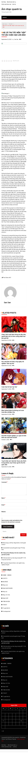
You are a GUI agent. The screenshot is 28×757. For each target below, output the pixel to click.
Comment (4, 482)
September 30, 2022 (6, 340)
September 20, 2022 (6, 365)
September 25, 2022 (6, 466)
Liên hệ (14, 4)
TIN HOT (5, 604)
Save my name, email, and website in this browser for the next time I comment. (11, 521)
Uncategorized (6, 611)
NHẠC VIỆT (5, 598)
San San (16, 39)
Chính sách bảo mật (6, 4)
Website (3, 511)
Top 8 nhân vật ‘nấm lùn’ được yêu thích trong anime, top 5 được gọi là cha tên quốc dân (13, 462)
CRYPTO (5, 578)
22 (21, 720)
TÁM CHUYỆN (6, 601)
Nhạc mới (5, 585)
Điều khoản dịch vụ (11, 2)
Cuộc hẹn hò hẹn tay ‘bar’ (9, 387)
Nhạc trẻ (5, 591)
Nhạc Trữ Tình (6, 594)
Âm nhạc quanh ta (11, 9)
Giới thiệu (3, 2)
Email (3, 505)
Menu (5, 17)
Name (3, 498)
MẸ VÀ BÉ (5, 581)
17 (3, 720)
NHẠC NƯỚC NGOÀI (7, 588)
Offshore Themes (11, 739)
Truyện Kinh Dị (6, 608)
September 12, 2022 (6, 389)
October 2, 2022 (5, 439)
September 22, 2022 (6, 39)
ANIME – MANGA (7, 575)
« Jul (2, 731)
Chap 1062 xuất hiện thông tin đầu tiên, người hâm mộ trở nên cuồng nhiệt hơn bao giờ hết (13, 336)
